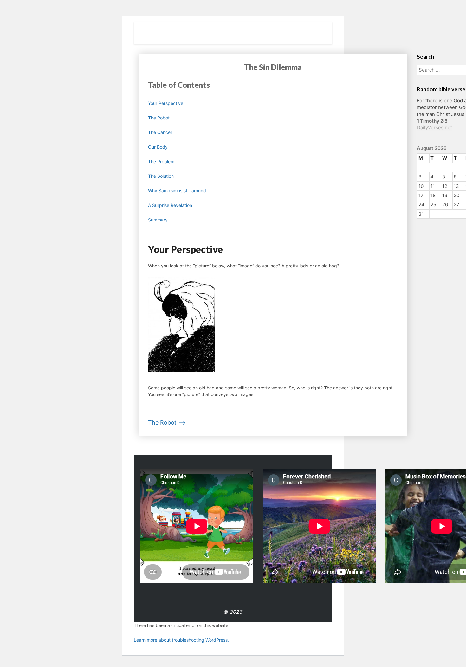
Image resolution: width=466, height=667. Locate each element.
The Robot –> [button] (167, 422)
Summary (158, 219)
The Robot (159, 117)
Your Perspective (165, 103)
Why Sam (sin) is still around (177, 190)
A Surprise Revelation (170, 205)
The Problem (161, 161)
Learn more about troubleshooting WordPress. (181, 640)
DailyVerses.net (434, 128)
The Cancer (160, 132)
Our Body (158, 147)
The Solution (161, 176)
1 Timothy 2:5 (432, 121)
